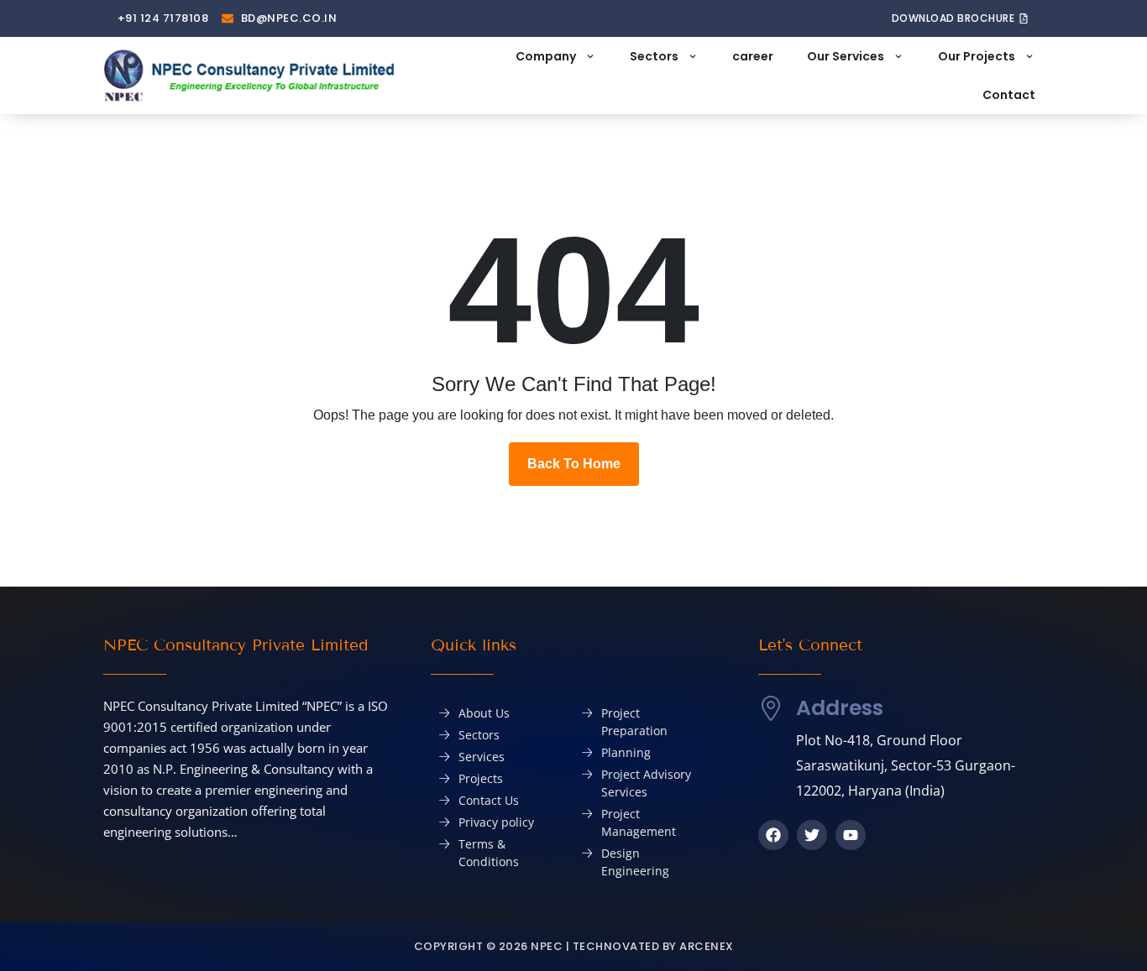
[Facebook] (773, 835)
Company (546, 56)
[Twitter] (812, 835)
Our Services (845, 56)
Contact (1008, 94)
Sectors (654, 56)
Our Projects (976, 56)
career (752, 56)
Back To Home (574, 464)
